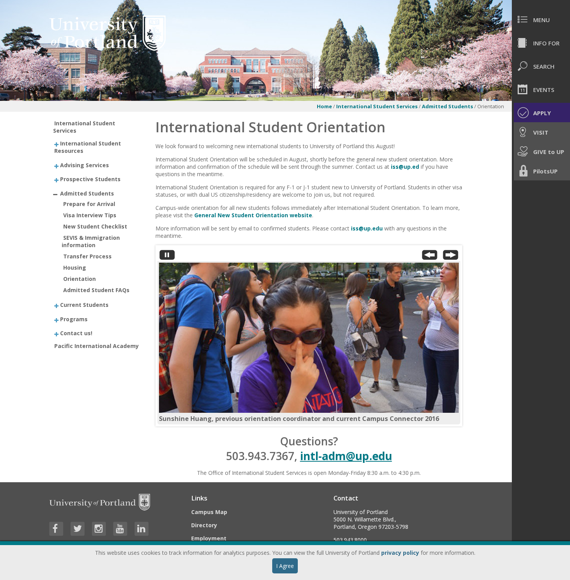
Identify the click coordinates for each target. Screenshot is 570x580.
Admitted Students (448, 106)
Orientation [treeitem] (79, 278)
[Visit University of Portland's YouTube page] (120, 529)
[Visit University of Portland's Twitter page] (78, 529)
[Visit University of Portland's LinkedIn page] (142, 529)
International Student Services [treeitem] (84, 126)
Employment (208, 538)
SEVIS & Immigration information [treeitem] (91, 241)
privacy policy (400, 552)
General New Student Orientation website (253, 215)
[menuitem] (541, 19)
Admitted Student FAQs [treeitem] (96, 290)
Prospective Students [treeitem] (90, 179)
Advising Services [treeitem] (84, 164)
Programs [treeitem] (74, 318)
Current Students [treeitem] (84, 304)
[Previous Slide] (429, 256)
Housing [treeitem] (74, 267)
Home (324, 106)
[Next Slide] (450, 256)
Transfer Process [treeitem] (87, 256)
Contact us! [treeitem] (76, 333)
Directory (204, 525)
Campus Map (209, 512)
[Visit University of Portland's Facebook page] (56, 529)
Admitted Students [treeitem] (87, 193)
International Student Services (377, 106)
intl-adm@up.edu (346, 455)
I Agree (285, 566)
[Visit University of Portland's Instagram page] (99, 529)
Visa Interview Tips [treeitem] (89, 215)
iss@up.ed (405, 166)
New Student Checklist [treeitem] (95, 226)
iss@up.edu (367, 228)
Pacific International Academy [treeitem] (96, 346)
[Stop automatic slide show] (167, 256)
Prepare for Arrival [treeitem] (89, 204)
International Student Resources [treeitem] (87, 147)
